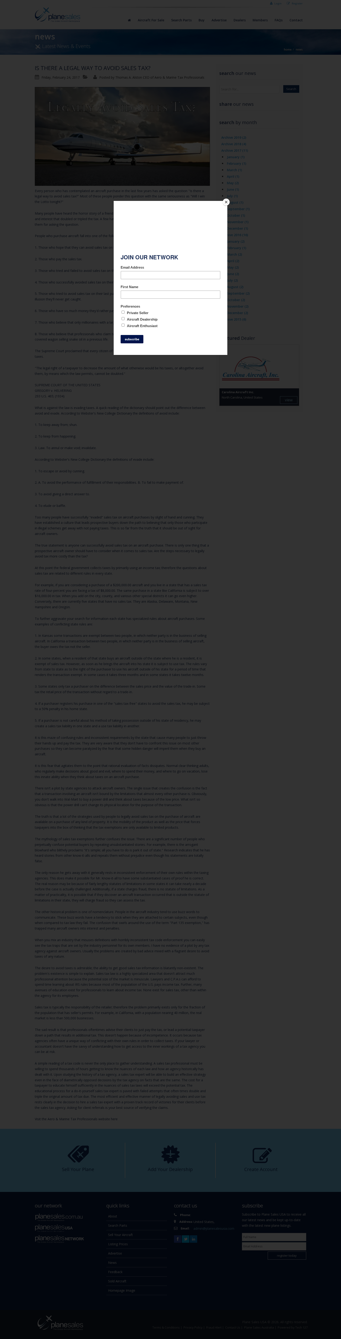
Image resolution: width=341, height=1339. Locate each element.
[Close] (226, 202)
